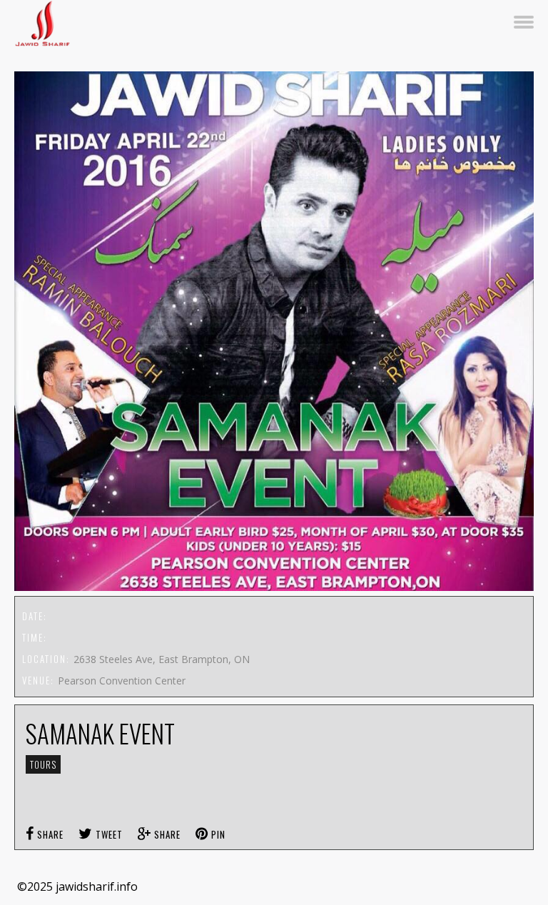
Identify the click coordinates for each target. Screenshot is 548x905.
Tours (43, 764)
